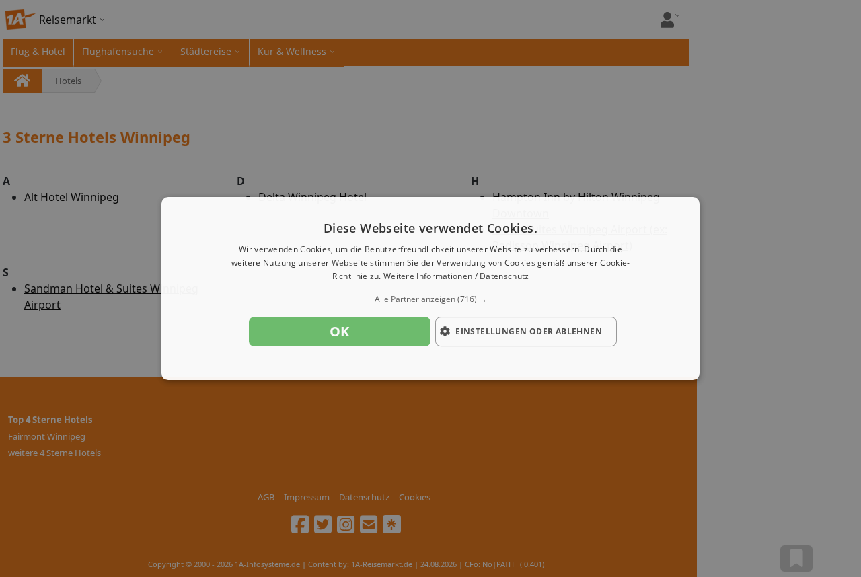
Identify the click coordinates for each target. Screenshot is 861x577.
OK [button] (340, 331)
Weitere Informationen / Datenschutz (456, 276)
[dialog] (430, 288)
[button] (430, 299)
